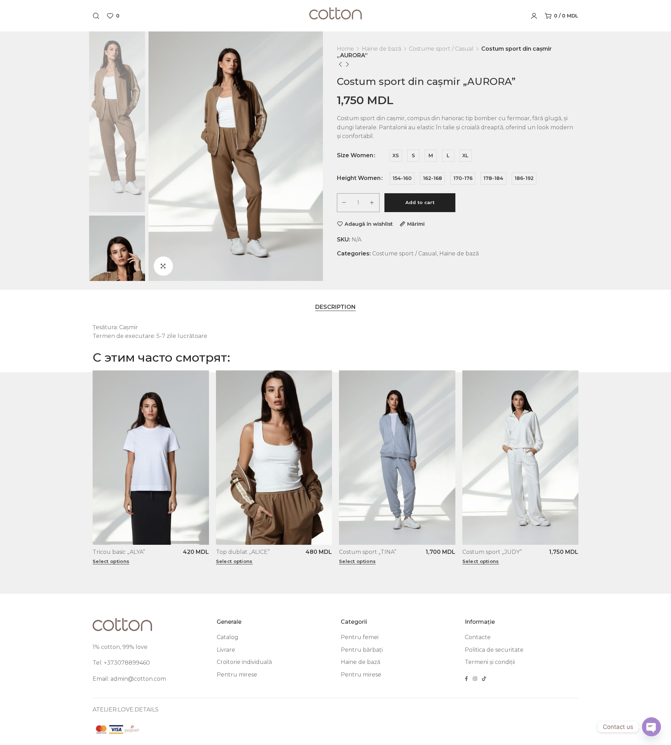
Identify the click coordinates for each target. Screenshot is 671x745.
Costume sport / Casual (441, 48)
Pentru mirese (237, 674)
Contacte (478, 637)
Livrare (226, 649)
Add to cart (419, 202)
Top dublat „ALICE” (243, 552)
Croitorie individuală (244, 662)
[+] (372, 203)
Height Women (359, 178)
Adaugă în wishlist (369, 224)
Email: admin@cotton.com (129, 678)
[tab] (335, 307)
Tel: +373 (105, 662)
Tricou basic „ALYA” (119, 552)
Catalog (227, 637)
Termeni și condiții (490, 662)
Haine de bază (381, 48)
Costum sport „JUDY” (492, 552)
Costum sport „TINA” (367, 552)
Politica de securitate (494, 649)
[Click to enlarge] (163, 266)
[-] (344, 203)
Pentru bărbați (362, 649)
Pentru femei (359, 637)
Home (345, 48)
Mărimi (416, 224)
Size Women (355, 155)
